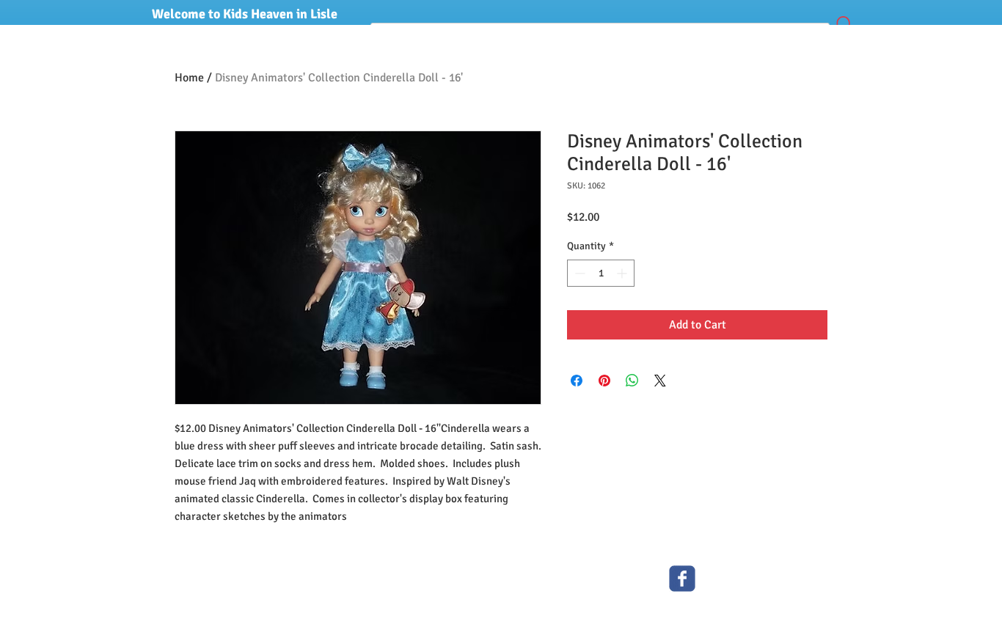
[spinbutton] (601, 273)
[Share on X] (660, 380)
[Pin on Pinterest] (604, 380)
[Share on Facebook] (576, 380)
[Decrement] (578, 273)
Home (189, 77)
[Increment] (623, 273)
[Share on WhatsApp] (632, 380)
